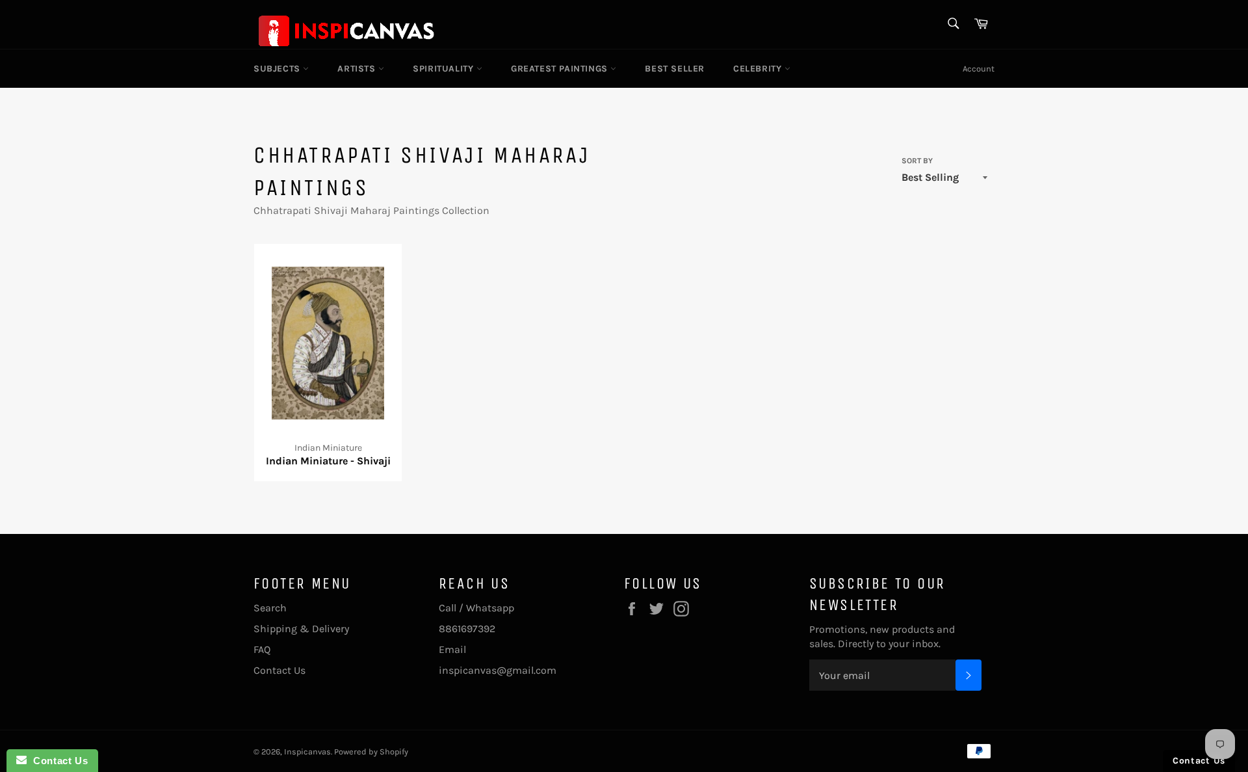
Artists (357, 68)
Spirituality (444, 68)
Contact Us (280, 670)
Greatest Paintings (560, 68)
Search (270, 608)
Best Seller (675, 68)
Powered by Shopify (371, 751)
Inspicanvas (307, 751)
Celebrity (759, 68)
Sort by (917, 160)
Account (978, 68)
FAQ (262, 649)
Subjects (278, 68)
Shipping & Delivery (301, 628)
